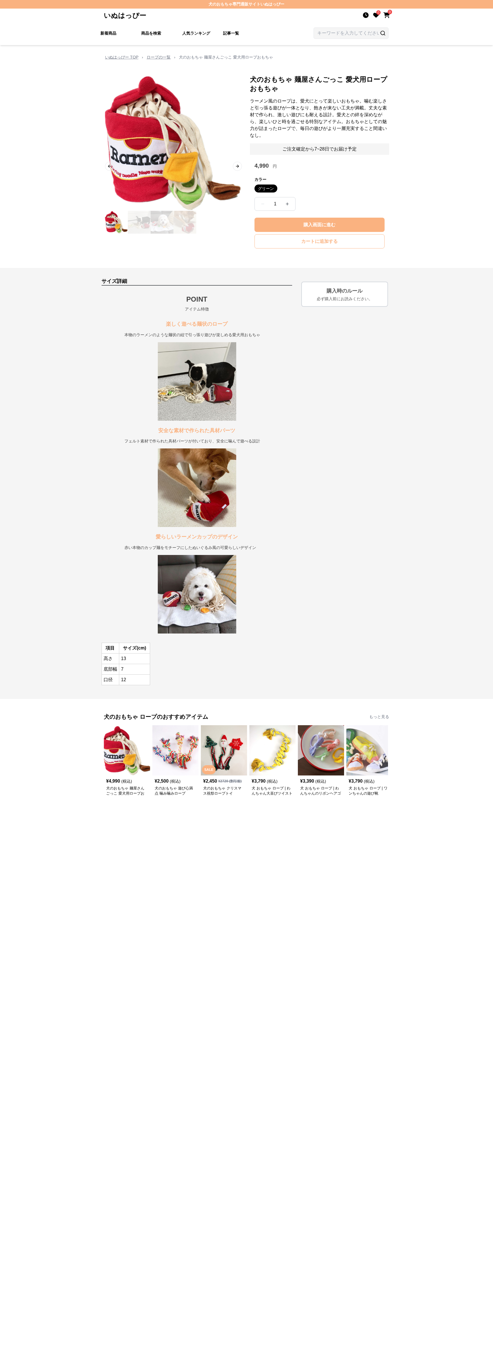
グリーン (266, 188)
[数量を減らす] (262, 204)
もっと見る (379, 716)
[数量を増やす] (287, 204)
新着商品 (108, 33)
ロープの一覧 (159, 57)
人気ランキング (196, 33)
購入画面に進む (320, 224)
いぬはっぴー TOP (121, 57)
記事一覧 (231, 33)
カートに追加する (319, 241)
